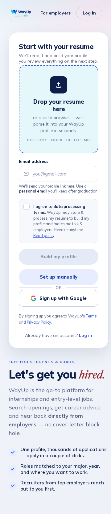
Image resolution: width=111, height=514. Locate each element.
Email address (33, 161)
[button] (58, 109)
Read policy (43, 235)
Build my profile (58, 256)
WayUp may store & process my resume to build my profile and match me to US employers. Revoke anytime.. (61, 221)
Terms (91, 315)
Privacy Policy (39, 322)
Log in (89, 13)
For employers (55, 13)
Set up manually (58, 277)
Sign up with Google (63, 298)
